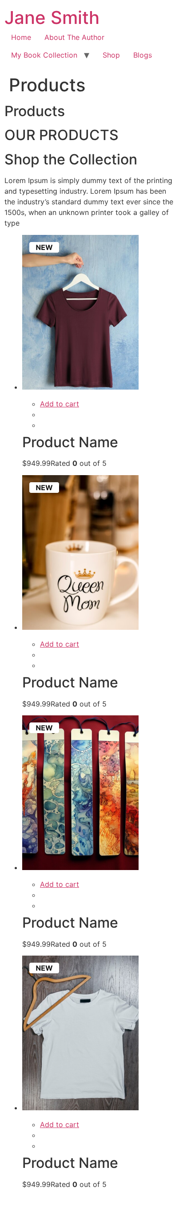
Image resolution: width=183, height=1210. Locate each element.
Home (21, 37)
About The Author (74, 37)
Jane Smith (51, 17)
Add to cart (59, 403)
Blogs (142, 55)
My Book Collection (44, 55)
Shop (111, 55)
